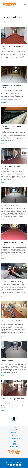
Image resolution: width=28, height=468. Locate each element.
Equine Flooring (7, 360)
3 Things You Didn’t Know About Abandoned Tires (13, 127)
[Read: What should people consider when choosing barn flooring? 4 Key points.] (14, 387)
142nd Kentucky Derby (10, 206)
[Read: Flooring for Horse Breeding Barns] (14, 74)
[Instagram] (17, 465)
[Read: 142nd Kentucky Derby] (14, 194)
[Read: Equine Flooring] (14, 349)
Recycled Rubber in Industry (12, 282)
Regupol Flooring (14, 446)
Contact (14, 441)
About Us (14, 427)
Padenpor (14, 444)
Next (14, 420)
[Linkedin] (8, 465)
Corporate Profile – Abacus (11, 320)
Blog (14, 440)
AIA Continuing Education (14, 438)
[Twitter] (14, 465)
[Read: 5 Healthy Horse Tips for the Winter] (14, 231)
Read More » (4, 62)
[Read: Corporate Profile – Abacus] (14, 309)
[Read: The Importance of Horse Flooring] (14, 155)
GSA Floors (14, 437)
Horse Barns (14, 430)
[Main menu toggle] (25, 4)
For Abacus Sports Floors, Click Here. (14, 462)
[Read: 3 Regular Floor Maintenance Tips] (14, 35)
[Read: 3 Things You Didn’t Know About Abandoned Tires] (14, 115)
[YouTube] (20, 465)
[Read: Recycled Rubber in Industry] (14, 270)
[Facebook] (11, 465)
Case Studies (14, 435)
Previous (14, 416)
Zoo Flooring (14, 432)
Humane (14, 443)
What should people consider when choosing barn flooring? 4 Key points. (13, 401)
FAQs (14, 433)
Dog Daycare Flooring (14, 429)
